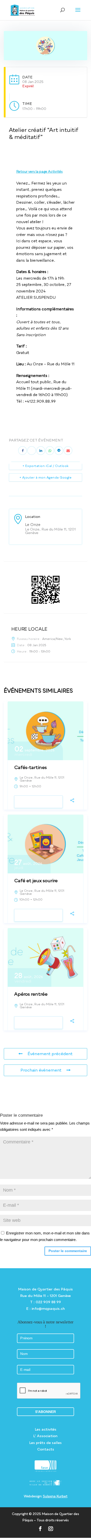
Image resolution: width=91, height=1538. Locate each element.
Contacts (45, 1449)
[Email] (68, 450)
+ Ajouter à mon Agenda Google (45, 477)
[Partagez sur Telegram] (59, 450)
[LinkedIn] (40, 450)
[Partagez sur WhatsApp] (50, 450)
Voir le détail (38, 802)
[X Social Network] (31, 450)
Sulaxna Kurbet (55, 1496)
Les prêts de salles (45, 1442)
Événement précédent (50, 1053)
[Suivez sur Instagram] (50, 1528)
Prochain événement (40, 1070)
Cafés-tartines (30, 767)
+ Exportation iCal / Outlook (45, 466)
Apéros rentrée (31, 994)
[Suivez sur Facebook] (40, 1528)
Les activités (45, 1429)
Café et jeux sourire (36, 880)
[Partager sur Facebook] (22, 450)
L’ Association (45, 1436)
